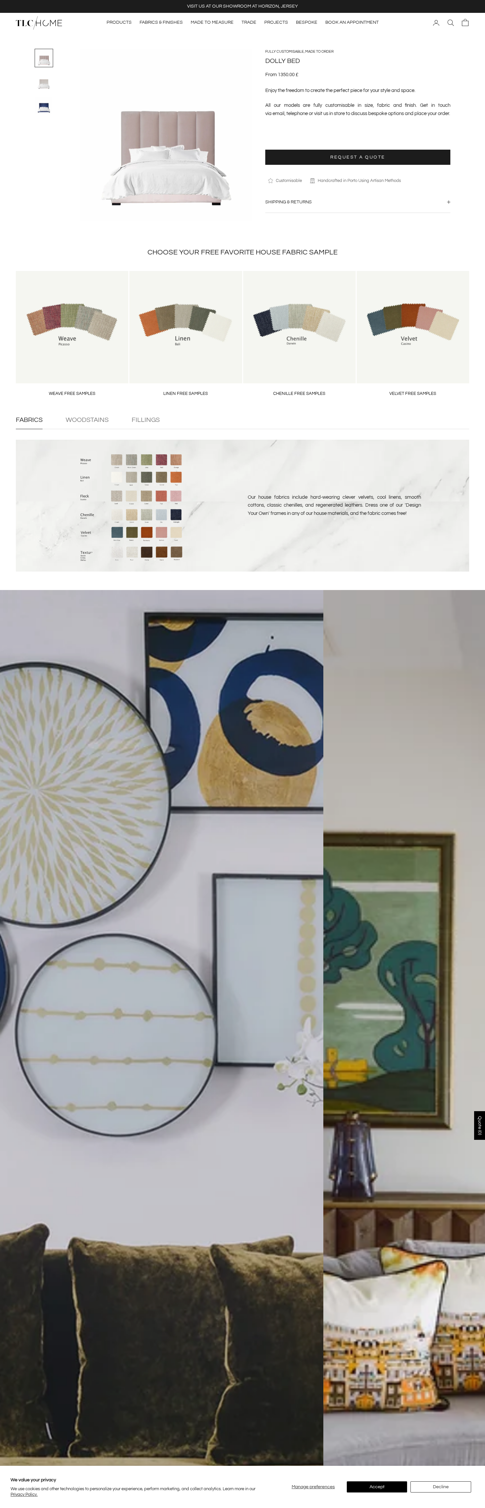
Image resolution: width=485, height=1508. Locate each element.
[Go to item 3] (44, 105)
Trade (249, 22)
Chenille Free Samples (299, 393)
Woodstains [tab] (87, 420)
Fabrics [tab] (29, 420)
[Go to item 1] (44, 58)
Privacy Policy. (24, 1494)
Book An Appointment (352, 22)
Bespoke (306, 22)
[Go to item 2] (44, 82)
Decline (441, 1487)
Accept (377, 1487)
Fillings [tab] (146, 420)
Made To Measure (212, 22)
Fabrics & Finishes (161, 22)
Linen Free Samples (185, 393)
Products (119, 22)
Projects (276, 22)
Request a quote (357, 157)
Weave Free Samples (72, 393)
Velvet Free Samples (412, 393)
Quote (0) (479, 1125)
